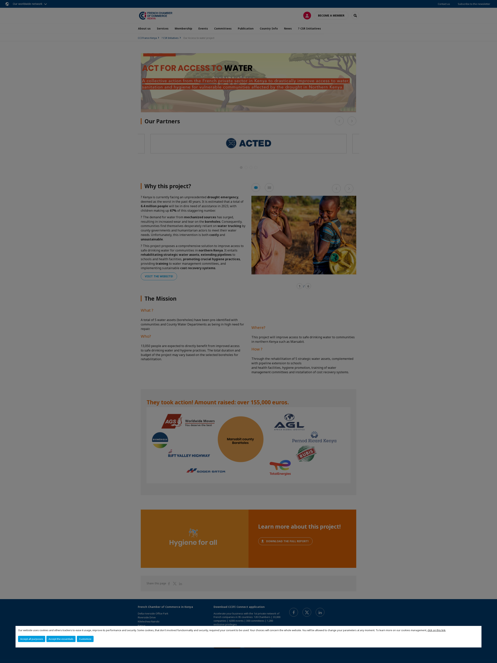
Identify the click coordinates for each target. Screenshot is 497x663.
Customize (85, 639)
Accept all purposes (31, 639)
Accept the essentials (61, 639)
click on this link (436, 630)
